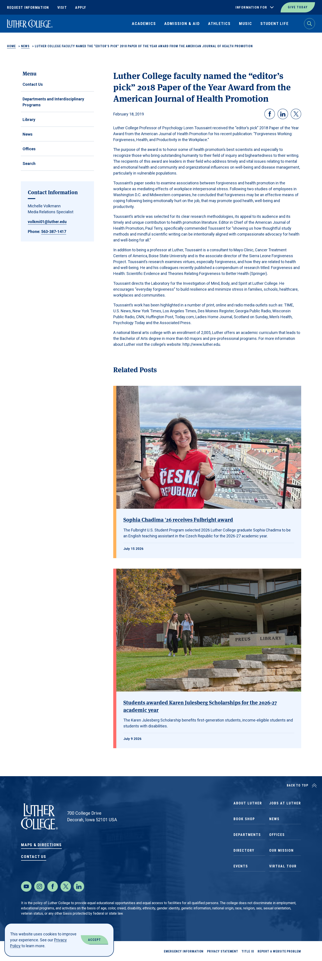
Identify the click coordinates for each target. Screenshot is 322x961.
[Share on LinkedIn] (283, 114)
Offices (29, 149)
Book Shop (244, 819)
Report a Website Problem (279, 951)
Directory (244, 850)
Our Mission (281, 850)
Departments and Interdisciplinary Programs (53, 102)
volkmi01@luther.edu (47, 221)
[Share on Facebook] (269, 114)
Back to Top (297, 785)
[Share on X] (296, 114)
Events (241, 866)
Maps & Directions (41, 844)
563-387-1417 (53, 231)
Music (245, 23)
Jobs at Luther (285, 803)
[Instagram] (39, 886)
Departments (247, 835)
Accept (94, 940)
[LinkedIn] (79, 886)
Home (11, 46)
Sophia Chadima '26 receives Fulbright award (178, 519)
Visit (62, 7)
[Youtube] (26, 886)
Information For (251, 7)
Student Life (274, 23)
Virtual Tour (283, 866)
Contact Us (33, 84)
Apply (80, 7)
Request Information (28, 7)
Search (29, 163)
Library (29, 119)
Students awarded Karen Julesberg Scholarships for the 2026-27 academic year (200, 705)
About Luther (248, 803)
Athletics (219, 23)
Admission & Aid (182, 23)
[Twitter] (65, 886)
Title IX (248, 951)
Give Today (298, 7)
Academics (144, 23)
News (25, 46)
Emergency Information (184, 951)
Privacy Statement (222, 951)
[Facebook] (52, 886)
